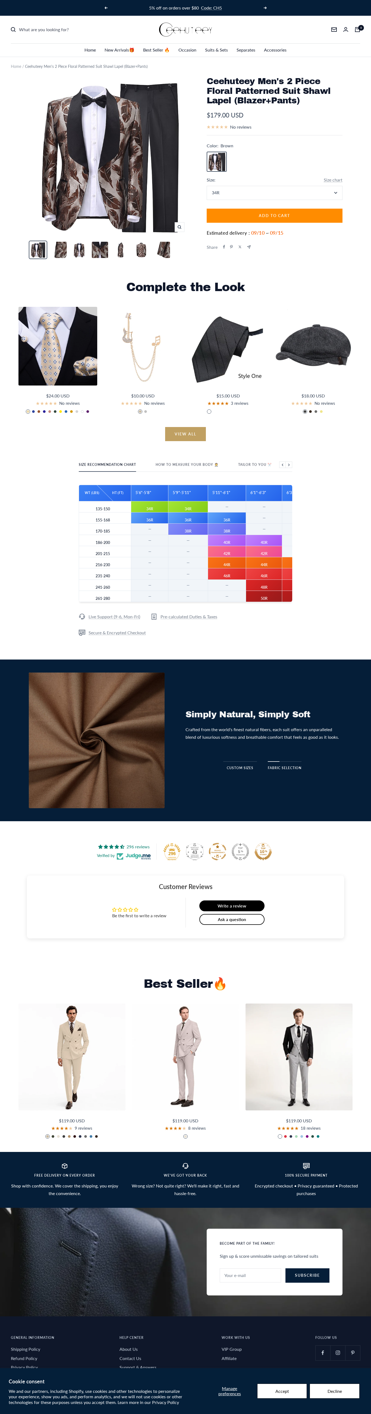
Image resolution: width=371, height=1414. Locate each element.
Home (90, 49)
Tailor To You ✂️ (255, 465)
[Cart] (357, 29)
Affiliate (229, 1358)
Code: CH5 (211, 7)
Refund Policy (24, 1358)
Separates (246, 49)
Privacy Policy (165, 1402)
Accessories (275, 49)
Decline (335, 1391)
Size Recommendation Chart (107, 465)
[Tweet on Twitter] (240, 247)
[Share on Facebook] (224, 247)
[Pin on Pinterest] (231, 247)
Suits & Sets (216, 49)
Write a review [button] (232, 905)
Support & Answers (138, 1367)
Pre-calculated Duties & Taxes (189, 616)
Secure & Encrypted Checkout (117, 632)
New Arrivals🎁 (119, 49)
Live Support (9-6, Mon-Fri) (114, 616)
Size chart (333, 179)
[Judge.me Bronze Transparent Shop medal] (217, 851)
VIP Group (232, 1349)
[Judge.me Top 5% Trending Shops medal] (240, 851)
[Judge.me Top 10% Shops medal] (263, 851)
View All (185, 434)
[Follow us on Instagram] (337, 1352)
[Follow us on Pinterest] (352, 1352)
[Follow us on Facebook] (322, 1352)
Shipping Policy (25, 1349)
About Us (129, 1349)
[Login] (345, 29)
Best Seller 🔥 (156, 49)
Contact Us (130, 1358)
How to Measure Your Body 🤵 (187, 465)
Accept (282, 1391)
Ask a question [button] (232, 919)
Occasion (187, 49)
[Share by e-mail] (249, 247)
